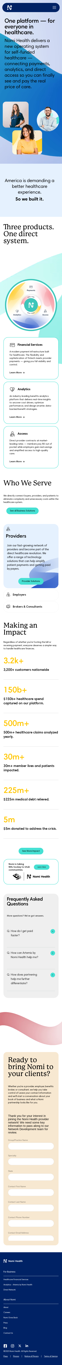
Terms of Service (51, 1356)
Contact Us (8, 1333)
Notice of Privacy (32, 1356)
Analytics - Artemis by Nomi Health (17, 1285)
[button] (54, 7)
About (5, 1308)
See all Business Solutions (22, 511)
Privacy (16, 1356)
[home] (9, 7)
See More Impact (31, 851)
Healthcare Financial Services (15, 1280)
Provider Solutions (31, 581)
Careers (6, 1313)
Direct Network (9, 1290)
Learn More (41, 867)
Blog (5, 1328)
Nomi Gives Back (10, 1318)
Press (5, 1356)
